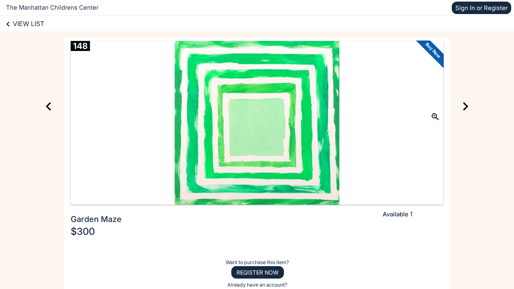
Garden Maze (96, 219)
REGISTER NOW (258, 272)
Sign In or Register (481, 8)
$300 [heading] (83, 231)
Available (395, 214)
